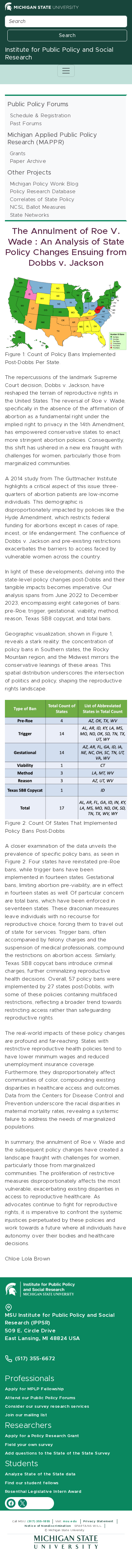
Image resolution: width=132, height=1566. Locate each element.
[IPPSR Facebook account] (11, 1503)
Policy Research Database (43, 191)
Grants (18, 153)
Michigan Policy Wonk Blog (44, 183)
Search (67, 35)
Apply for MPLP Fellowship (34, 1389)
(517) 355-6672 (35, 1358)
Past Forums (26, 123)
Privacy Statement (99, 1521)
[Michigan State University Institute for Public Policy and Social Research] (41, 1288)
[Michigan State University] (66, 1541)
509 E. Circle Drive (30, 1330)
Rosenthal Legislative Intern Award (43, 1491)
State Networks (29, 215)
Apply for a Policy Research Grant (42, 1436)
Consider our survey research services (47, 1406)
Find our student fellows (32, 1483)
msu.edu (70, 1521)
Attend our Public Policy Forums (40, 1398)
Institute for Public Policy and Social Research (59, 54)
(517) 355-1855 (38, 1521)
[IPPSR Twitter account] (22, 1503)
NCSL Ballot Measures (38, 207)
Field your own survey (29, 1445)
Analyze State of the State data (40, 1474)
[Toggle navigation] (66, 71)
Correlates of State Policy (42, 199)
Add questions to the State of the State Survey (57, 1453)
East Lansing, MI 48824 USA (43, 1338)
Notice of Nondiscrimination (48, 1525)
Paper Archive (28, 161)
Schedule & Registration (40, 115)
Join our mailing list (26, 1415)
